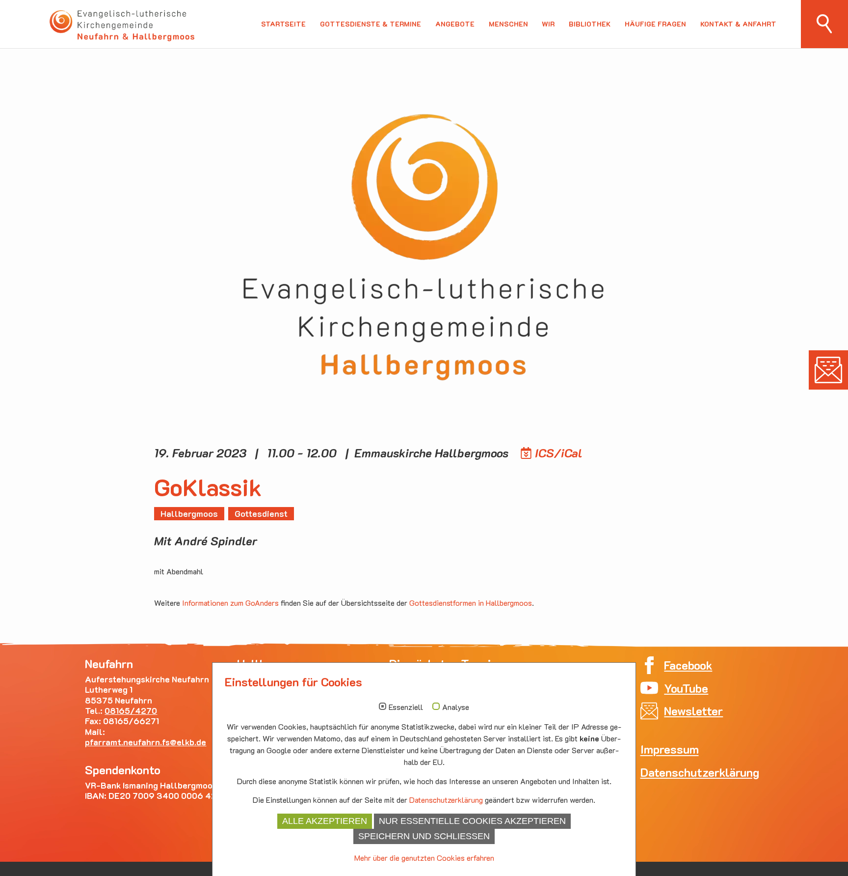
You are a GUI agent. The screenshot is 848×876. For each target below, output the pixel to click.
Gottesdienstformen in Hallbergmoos (470, 602)
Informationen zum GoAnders (230, 602)
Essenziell (406, 707)
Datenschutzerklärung (446, 799)
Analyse (455, 707)
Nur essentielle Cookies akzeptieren (472, 821)
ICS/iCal (559, 452)
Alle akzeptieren (324, 821)
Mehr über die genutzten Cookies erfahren (424, 857)
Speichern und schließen (424, 836)
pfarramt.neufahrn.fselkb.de (145, 741)
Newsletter (828, 370)
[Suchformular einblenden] (824, 24)
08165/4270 (131, 710)
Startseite (283, 24)
